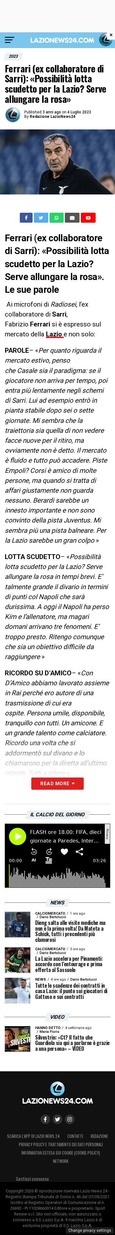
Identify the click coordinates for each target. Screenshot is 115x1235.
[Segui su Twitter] (57, 1119)
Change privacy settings (89, 1230)
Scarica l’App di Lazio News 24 (33, 1136)
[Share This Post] (57, 218)
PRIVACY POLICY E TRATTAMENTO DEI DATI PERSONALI (61, 1144)
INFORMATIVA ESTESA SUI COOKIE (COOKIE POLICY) (60, 1153)
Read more (54, 783)
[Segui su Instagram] (69, 1119)
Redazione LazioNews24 (52, 116)
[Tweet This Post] (42, 218)
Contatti (75, 1136)
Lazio (55, 334)
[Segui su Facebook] (45, 1119)
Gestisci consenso (32, 1178)
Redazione (99, 1136)
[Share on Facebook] (27, 218)
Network (60, 1161)
